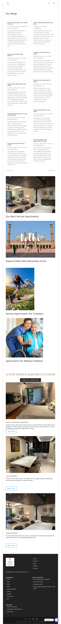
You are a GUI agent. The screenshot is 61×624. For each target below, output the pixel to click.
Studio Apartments (12, 589)
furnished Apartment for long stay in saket (17, 114)
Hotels (8, 591)
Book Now (11, 431)
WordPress (42, 622)
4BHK (8, 586)
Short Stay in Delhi (38, 581)
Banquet (9, 594)
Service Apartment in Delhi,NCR (41, 579)
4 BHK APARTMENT (11, 533)
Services (35, 566)
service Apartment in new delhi (42, 110)
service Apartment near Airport (15, 54)
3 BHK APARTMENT (11, 476)
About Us (35, 561)
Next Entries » (51, 170)
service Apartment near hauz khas (43, 23)
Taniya (10, 26)
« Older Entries (9, 170)
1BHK (8, 579)
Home (35, 558)
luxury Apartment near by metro (16, 144)
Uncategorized (37, 28)
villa (8, 598)
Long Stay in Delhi (38, 584)
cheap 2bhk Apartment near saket (16, 84)
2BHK (8, 581)
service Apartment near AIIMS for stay (17, 23)
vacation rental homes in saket (41, 53)
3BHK (8, 584)
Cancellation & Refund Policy (14, 609)
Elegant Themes (27, 622)
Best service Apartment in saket (42, 80)
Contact (35, 568)
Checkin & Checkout (12, 606)
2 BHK (13, 422)
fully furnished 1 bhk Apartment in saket (40, 140)
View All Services (30, 380)
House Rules (10, 611)
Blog (34, 563)
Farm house (10, 596)
